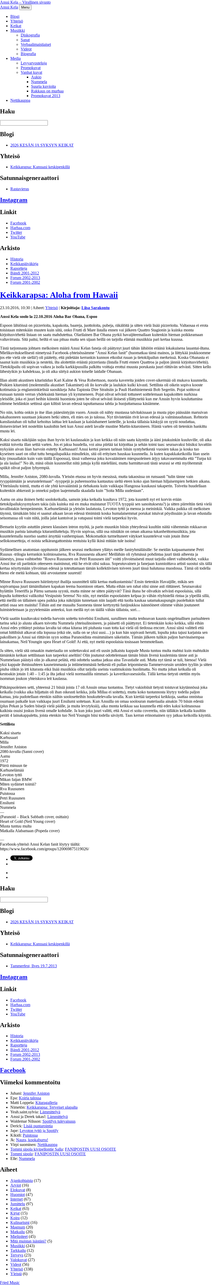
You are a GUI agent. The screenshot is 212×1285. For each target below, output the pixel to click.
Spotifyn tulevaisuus (58, 1121)
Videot (26, 49)
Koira (15, 1218)
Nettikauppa (20, 100)
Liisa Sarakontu (95, 308)
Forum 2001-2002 (25, 282)
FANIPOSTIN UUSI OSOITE (90, 1149)
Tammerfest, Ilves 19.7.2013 (33, 966)
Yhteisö (16, 21)
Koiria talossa (30, 1098)
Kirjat (15, 1213)
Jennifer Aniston (36, 1093)
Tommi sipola (21, 1154)
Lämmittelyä (50, 1112)
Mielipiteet (19, 1236)
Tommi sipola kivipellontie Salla (36, 1149)
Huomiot (17, 1194)
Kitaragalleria (46, 1102)
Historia (16, 259)
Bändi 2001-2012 (24, 273)
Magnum (17, 1227)
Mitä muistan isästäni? (28, 1241)
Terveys (16, 1255)
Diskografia (30, 35)
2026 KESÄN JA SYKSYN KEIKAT (42, 145)
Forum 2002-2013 (25, 277)
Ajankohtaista (21, 1180)
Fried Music (10, 1282)
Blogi (14, 16)
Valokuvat (18, 1260)
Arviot (15, 1185)
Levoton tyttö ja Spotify (39, 1130)
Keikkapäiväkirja (24, 264)
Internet (16, 1199)
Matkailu (17, 1232)
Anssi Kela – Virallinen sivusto (25, 2)
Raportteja (18, 268)
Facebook (18, 223)
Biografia (28, 54)
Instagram (13, 200)
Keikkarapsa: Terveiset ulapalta (52, 1107)
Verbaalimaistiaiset (36, 44)
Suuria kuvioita (43, 86)
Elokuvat (17, 1190)
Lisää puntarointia (38, 1126)
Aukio (36, 77)
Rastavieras (19, 189)
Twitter (16, 232)
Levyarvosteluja (34, 63)
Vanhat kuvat (31, 72)
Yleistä (16, 1274)
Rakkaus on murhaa (47, 91)
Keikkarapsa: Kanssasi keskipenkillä (40, 167)
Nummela (39, 81)
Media (15, 58)
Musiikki (17, 30)
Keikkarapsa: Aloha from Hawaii (59, 295)
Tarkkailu (18, 1250)
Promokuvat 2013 (45, 95)
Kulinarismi (19, 1222)
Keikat (15, 26)
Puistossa (30, 1135)
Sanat (25, 40)
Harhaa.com (20, 228)
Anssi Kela (9, 7)
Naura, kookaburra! (32, 1140)
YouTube (17, 237)
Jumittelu (17, 1204)
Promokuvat (31, 68)
